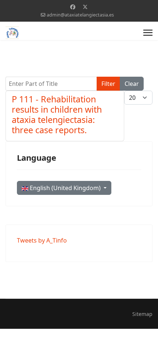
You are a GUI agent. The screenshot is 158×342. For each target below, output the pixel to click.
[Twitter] (85, 6)
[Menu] (147, 33)
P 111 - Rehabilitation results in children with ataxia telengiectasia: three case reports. (57, 114)
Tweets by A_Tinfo (42, 240)
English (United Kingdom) (65, 188)
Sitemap (142, 313)
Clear (132, 84)
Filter (108, 84)
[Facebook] (72, 6)
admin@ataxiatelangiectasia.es (80, 15)
